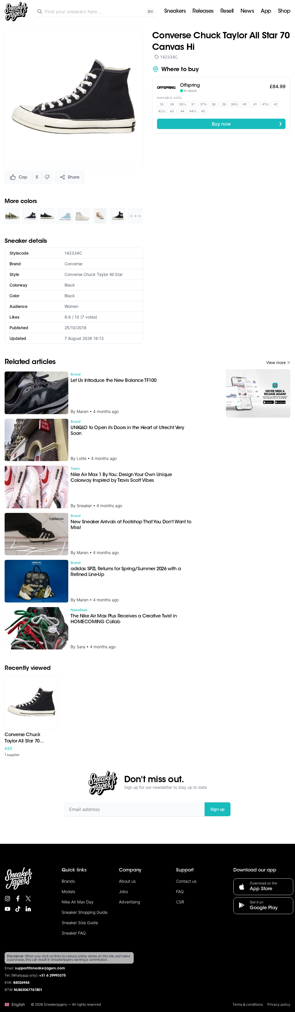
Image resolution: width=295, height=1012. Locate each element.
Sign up (217, 809)
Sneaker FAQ (74, 932)
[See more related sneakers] (135, 215)
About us (127, 881)
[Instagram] (7, 898)
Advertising (129, 901)
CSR (180, 901)
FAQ (180, 891)
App (266, 11)
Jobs (123, 891)
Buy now (247, 123)
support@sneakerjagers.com (40, 968)
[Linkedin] (28, 909)
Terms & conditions (247, 1004)
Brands (68, 881)
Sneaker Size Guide (80, 922)
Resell (227, 11)
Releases (202, 11)
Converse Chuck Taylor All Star (94, 274)
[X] (28, 898)
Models (68, 891)
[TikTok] (18, 909)
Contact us (186, 881)
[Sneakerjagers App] (258, 393)
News (247, 11)
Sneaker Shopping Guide (84, 912)
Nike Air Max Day (78, 901)
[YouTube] (7, 909)
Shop (284, 11)
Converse (73, 263)
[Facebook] (18, 898)
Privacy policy (278, 1004)
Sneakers (175, 11)
